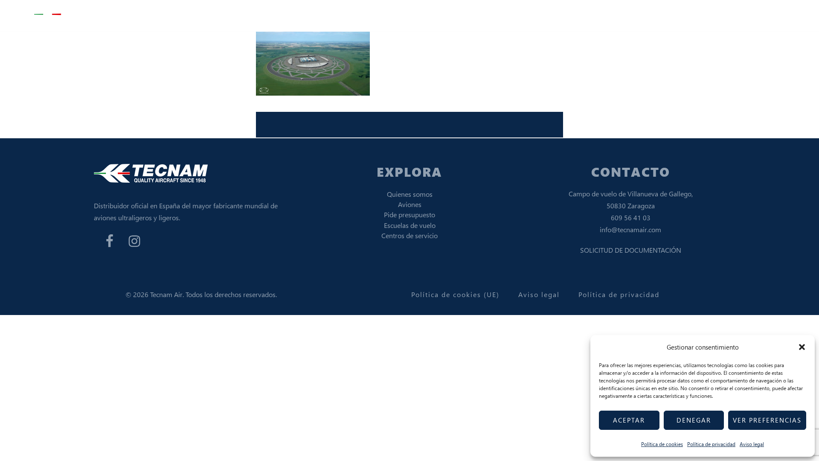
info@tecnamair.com (630, 229)
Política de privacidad (711, 444)
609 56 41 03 (631, 217)
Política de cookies (662, 444)
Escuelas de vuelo (410, 225)
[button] (802, 347)
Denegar (694, 420)
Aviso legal (752, 444)
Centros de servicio (409, 235)
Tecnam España (76, 14)
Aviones (409, 204)
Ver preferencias (767, 420)
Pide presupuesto (409, 214)
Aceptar (629, 420)
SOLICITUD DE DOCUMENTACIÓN (630, 249)
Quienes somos (410, 194)
